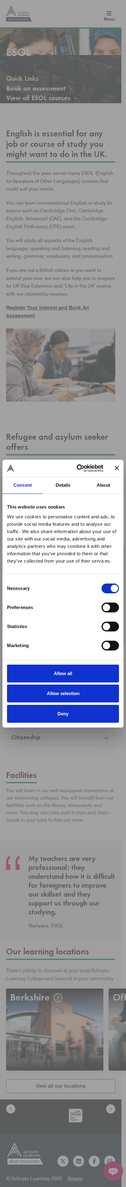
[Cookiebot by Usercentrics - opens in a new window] (78, 468)
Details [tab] (63, 485)
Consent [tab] (22, 485)
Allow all (63, 673)
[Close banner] (117, 468)
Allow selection (63, 693)
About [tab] (103, 485)
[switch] (110, 607)
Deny (63, 713)
